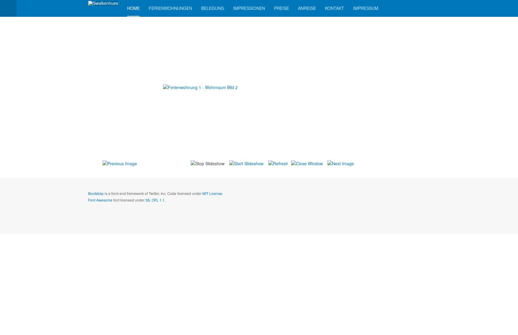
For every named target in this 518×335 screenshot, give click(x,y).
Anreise (307, 8)
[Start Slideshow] (246, 163)
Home (133, 8)
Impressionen (249, 8)
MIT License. (212, 193)
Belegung (212, 8)
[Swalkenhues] (103, 3)
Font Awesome (100, 199)
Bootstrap (96, 193)
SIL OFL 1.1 (155, 199)
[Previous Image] (120, 163)
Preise (281, 8)
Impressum (365, 8)
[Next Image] (340, 163)
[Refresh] (278, 163)
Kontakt (334, 8)
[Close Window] (307, 163)
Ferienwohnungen (170, 8)
